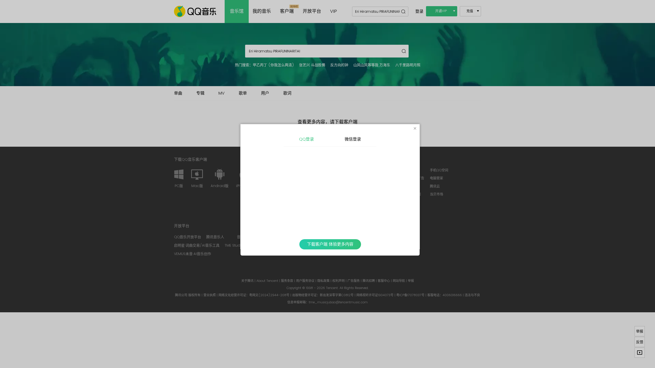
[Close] (415, 129)
